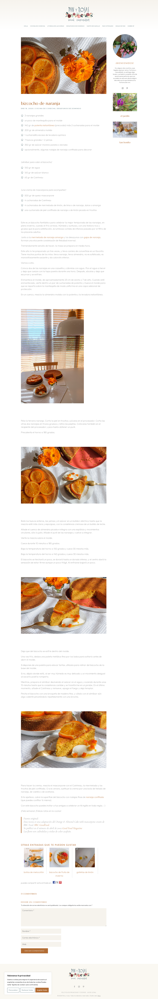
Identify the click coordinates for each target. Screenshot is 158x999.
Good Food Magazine (72, 828)
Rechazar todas (27, 990)
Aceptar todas (42, 990)
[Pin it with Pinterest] (60, 882)
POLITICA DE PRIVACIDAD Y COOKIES (73, 992)
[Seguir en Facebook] (74, 986)
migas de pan (120, 26)
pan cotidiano (107, 26)
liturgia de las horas (55, 26)
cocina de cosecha (37, 26)
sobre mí (131, 26)
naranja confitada (95, 797)
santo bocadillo (93, 26)
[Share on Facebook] (54, 882)
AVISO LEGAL (92, 992)
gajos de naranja (92, 237)
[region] (28, 983)
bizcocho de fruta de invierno (59, 874)
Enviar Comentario (34, 951)
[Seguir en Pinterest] (127, 88)
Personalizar (13, 990)
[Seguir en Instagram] (122, 88)
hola (26, 26)
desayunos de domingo (75, 26)
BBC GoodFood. (42, 825)
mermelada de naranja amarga (47, 237)
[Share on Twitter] (57, 882)
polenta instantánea (44, 125)
